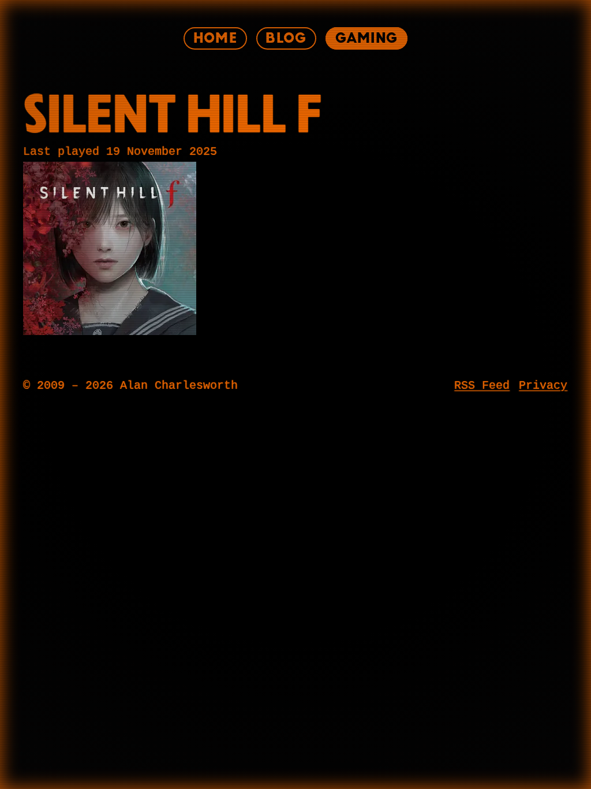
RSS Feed (482, 385)
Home (215, 38)
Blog (285, 38)
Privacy (543, 385)
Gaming (366, 38)
